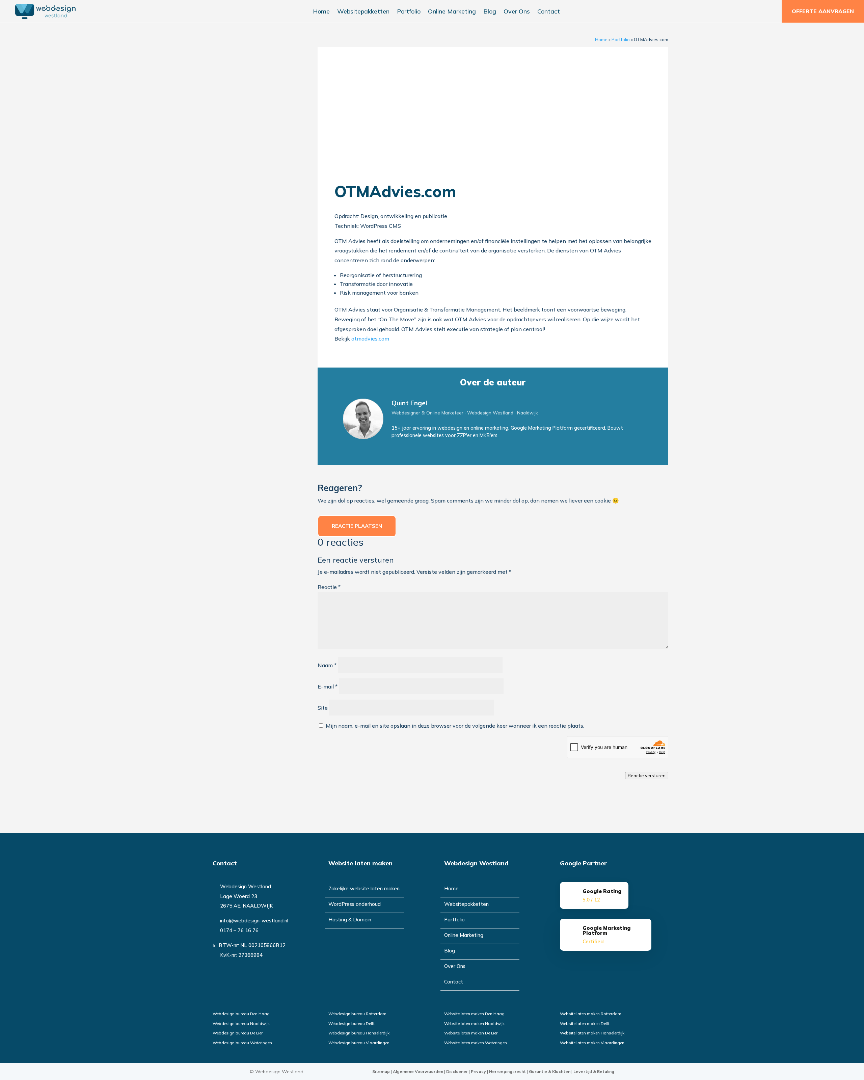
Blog (489, 12)
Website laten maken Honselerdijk (592, 1032)
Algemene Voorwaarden (418, 1071)
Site (323, 707)
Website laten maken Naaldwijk (474, 1023)
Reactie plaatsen (357, 526)
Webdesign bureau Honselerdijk (358, 1032)
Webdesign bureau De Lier (238, 1032)
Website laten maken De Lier (470, 1032)
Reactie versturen (647, 775)
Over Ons (517, 12)
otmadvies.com (370, 338)
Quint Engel (409, 403)
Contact (548, 12)
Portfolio (409, 12)
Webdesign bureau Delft (351, 1023)
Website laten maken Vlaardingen (592, 1042)
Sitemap (381, 1071)
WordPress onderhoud (354, 904)
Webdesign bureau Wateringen (242, 1042)
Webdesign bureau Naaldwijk (241, 1023)
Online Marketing (452, 12)
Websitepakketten (363, 12)
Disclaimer (457, 1071)
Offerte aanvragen (823, 11)
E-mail (328, 686)
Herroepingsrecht (507, 1071)
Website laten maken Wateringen (475, 1042)
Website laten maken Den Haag (474, 1013)
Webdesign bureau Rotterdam (357, 1013)
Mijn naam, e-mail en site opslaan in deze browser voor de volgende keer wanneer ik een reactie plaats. (455, 725)
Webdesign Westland (279, 1072)
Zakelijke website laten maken (364, 889)
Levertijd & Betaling (593, 1071)
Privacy (478, 1071)
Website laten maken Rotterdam (590, 1013)
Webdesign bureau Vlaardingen (358, 1042)
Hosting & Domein (349, 920)
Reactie (329, 587)
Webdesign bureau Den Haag (241, 1013)
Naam (327, 665)
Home (321, 12)
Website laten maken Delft (585, 1023)
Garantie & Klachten (549, 1071)
